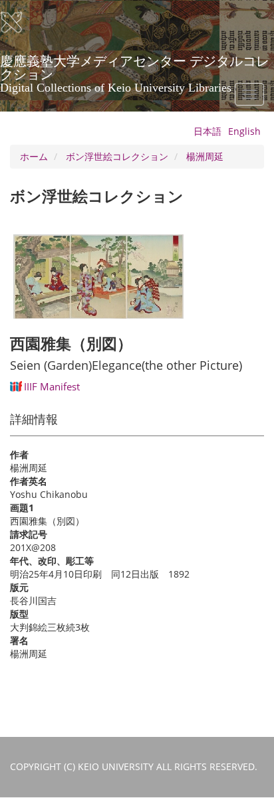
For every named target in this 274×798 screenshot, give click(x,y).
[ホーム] (20, 22)
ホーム (34, 156)
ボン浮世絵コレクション (117, 156)
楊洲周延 (204, 156)
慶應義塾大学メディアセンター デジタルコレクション (134, 66)
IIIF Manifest (52, 386)
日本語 (207, 131)
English (244, 131)
